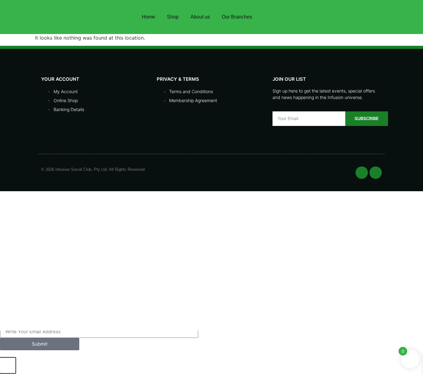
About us (200, 16)
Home (148, 16)
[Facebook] (338, 17)
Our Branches (237, 16)
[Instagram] (353, 17)
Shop (173, 16)
